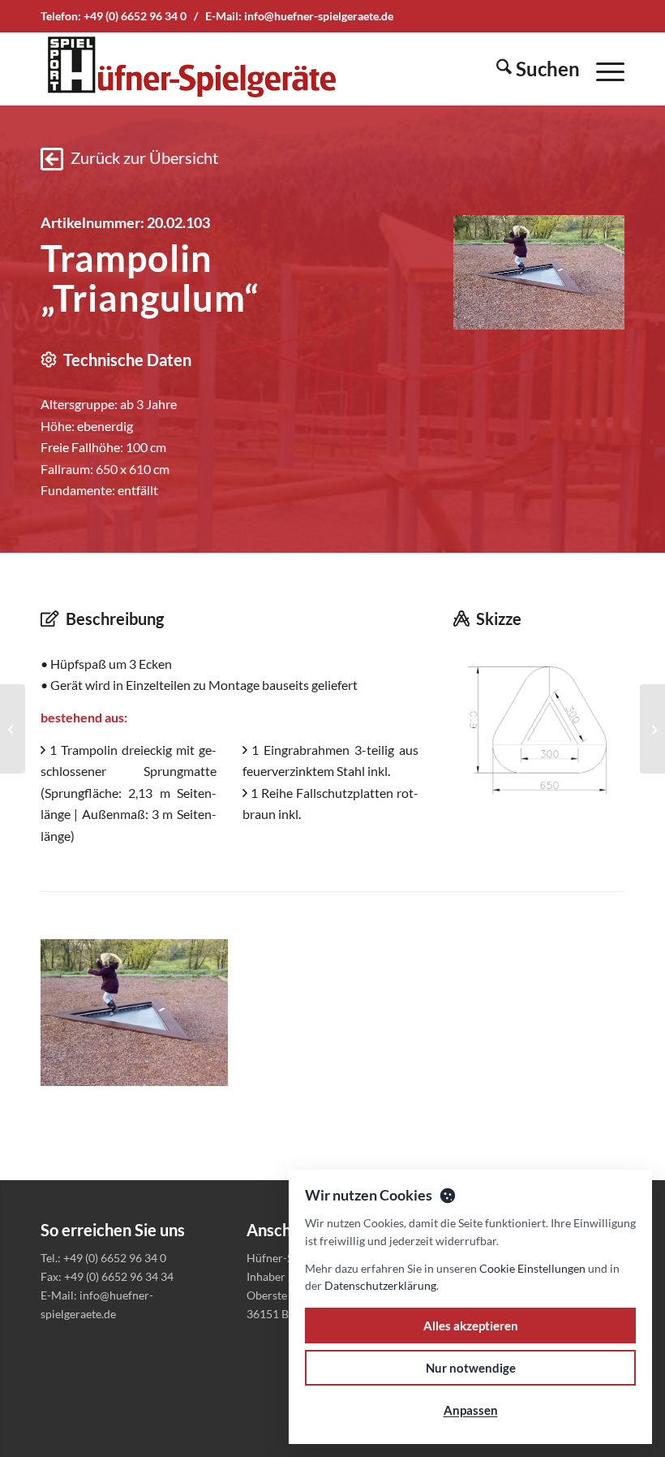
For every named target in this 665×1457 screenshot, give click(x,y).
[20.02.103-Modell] (538, 727)
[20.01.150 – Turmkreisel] (12, 729)
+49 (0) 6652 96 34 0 (135, 16)
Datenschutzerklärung (380, 1285)
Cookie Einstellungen (532, 1268)
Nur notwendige (471, 1367)
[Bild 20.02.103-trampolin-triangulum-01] (140, 1019)
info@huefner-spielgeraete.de (318, 16)
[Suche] (530, 69)
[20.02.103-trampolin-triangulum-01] (538, 272)
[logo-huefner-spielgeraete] (191, 69)
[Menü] (602, 69)
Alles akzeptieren (470, 1325)
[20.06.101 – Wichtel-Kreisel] (652, 729)
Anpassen (471, 1410)
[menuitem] (530, 69)
